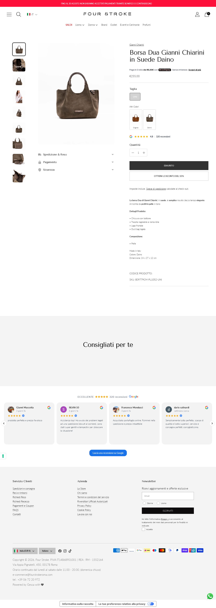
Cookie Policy (84, 509)
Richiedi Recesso (21, 501)
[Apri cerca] (18, 14)
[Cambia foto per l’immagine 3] (19, 81)
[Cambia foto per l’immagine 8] (19, 160)
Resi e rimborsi (20, 492)
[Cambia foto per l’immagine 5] (19, 112)
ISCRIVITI (168, 510)
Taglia (133, 88)
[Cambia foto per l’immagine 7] (19, 144)
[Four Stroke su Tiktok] (70, 551)
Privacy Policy (84, 505)
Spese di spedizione (156, 188)
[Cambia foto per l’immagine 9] (19, 176)
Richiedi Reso (19, 497)
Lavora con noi (84, 514)
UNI (135, 96)
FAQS (16, 509)
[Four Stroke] (108, 14)
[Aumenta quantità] (133, 153)
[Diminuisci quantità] (144, 153)
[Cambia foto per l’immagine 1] (19, 49)
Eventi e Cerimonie (129, 24)
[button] (32, 14)
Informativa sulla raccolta (77, 603)
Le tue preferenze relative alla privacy (122, 603)
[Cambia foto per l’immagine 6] (19, 128)
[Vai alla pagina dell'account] (197, 14)
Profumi (147, 24)
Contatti (17, 514)
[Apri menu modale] (9, 14)
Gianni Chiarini (137, 44)
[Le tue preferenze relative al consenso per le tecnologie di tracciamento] (3, 456)
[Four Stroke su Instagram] (65, 551)
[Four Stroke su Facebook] (60, 551)
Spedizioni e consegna (24, 488)
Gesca (30, 584)
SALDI (69, 24)
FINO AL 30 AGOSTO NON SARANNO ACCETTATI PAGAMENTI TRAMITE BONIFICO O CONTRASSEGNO (106, 3)
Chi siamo (82, 492)
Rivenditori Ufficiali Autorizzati (92, 501)
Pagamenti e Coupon (23, 505)
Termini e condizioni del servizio (93, 497)
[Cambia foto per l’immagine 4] (19, 96)
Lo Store (81, 488)
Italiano (45, 551)
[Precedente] (3, 423)
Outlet (113, 24)
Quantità (135, 144)
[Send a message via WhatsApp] (210, 596)
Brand (104, 24)
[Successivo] (212, 423)
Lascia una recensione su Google (108, 452)
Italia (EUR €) (25, 551)
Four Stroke (42, 559)
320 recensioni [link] (163, 136)
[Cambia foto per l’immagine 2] (19, 65)
